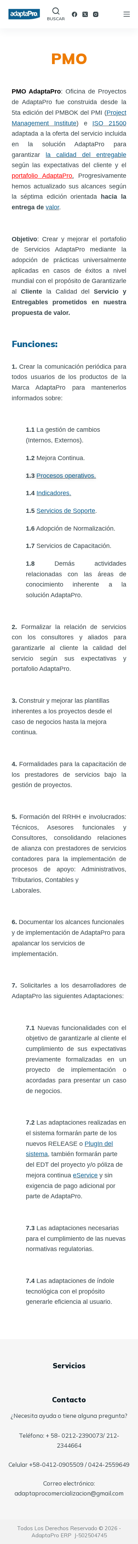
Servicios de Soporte (65, 510)
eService (85, 1175)
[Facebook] (74, 14)
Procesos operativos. (66, 475)
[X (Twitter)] (85, 14)
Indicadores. (53, 493)
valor (52, 207)
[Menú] (126, 14)
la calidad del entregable (86, 154)
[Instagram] (95, 14)
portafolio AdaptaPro (42, 175)
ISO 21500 (109, 123)
